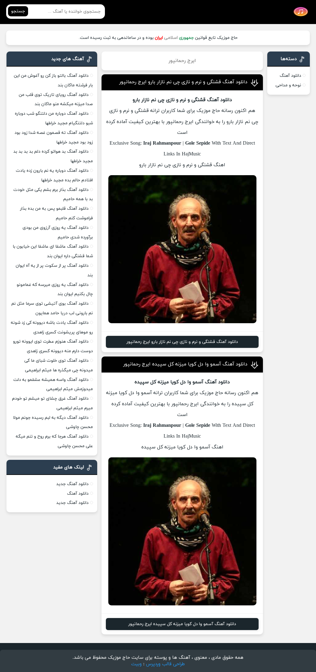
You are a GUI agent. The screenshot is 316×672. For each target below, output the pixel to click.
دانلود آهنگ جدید (72, 484)
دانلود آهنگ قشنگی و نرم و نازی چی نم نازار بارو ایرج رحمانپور (183, 82)
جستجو (18, 11)
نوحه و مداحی (288, 85)
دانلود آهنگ (290, 76)
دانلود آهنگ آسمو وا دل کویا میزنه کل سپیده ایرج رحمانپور (185, 364)
